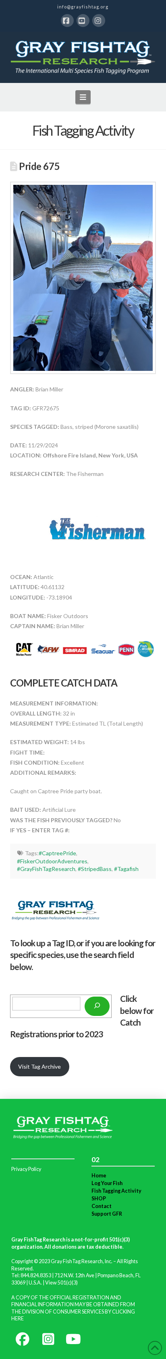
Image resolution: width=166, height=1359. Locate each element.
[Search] (97, 1006)
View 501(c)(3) (61, 1283)
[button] (83, 97)
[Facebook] (67, 20)
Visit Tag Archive (39, 1066)
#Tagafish (126, 868)
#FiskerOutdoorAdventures (52, 861)
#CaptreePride (57, 853)
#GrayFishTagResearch (46, 868)
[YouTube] (83, 20)
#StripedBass (95, 868)
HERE (17, 1319)
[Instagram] (98, 20)
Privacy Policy (26, 1169)
